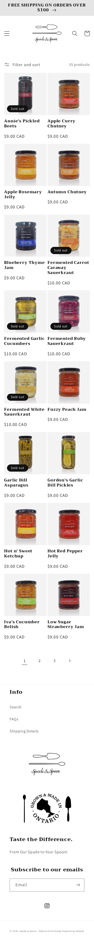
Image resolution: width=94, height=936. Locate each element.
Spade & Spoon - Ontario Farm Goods (40, 931)
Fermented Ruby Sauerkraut (66, 341)
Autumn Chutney (67, 192)
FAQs (14, 719)
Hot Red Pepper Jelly (65, 554)
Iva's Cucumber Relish (22, 625)
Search (16, 707)
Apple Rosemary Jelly (23, 195)
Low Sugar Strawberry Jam (65, 625)
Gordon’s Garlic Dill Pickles (65, 483)
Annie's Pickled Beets (22, 124)
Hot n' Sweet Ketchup (18, 554)
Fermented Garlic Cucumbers (24, 341)
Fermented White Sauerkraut (24, 412)
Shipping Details (24, 731)
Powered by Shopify (73, 931)
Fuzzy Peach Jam (67, 409)
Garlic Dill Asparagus (16, 483)
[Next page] (69, 661)
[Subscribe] (78, 885)
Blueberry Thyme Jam (24, 265)
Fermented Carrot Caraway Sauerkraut (68, 267)
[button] (7, 33)
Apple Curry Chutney (61, 124)
